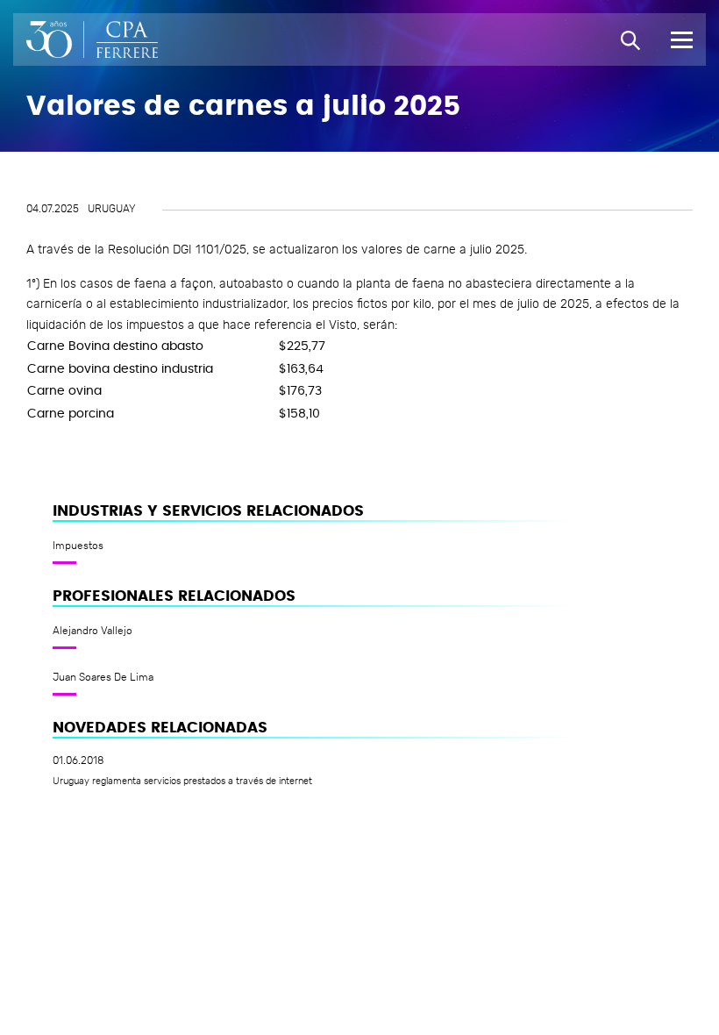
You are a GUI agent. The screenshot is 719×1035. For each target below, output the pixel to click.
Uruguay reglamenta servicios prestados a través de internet (182, 781)
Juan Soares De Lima (103, 677)
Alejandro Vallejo (92, 631)
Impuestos (78, 545)
